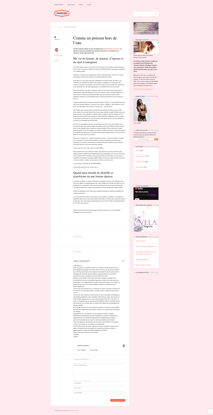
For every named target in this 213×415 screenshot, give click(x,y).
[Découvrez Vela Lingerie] (146, 231)
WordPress (70, 410)
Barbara (56, 61)
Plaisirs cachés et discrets (143, 265)
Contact (89, 4)
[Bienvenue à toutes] (146, 53)
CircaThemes (75, 410)
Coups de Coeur (140, 161)
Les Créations (140, 167)
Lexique (81, 4)
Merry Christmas (140, 241)
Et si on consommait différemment (146, 246)
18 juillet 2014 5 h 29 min (82, 347)
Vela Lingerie (71, 4)
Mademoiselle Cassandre (111, 49)
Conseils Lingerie (141, 156)
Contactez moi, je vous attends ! (143, 89)
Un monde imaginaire (142, 259)
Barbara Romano (59, 4)
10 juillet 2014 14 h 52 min (78, 262)
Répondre (86, 262)
